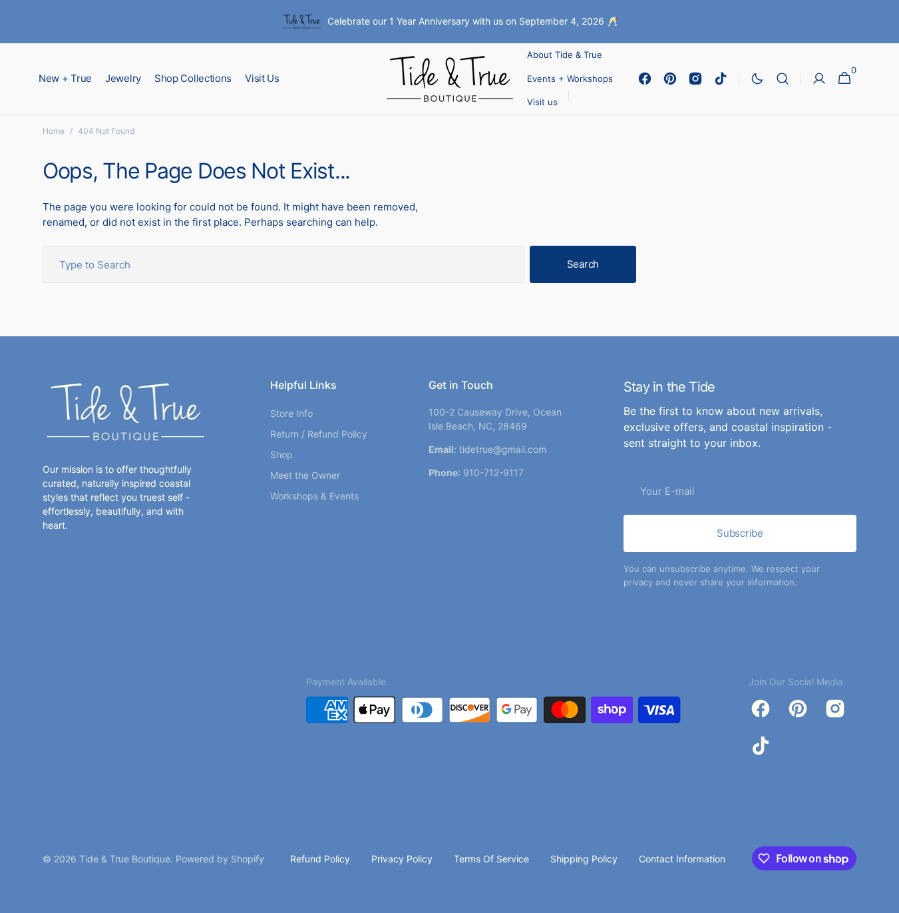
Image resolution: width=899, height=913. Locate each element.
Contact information (682, 858)
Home (54, 131)
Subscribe (740, 533)
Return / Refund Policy (318, 434)
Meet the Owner (305, 475)
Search (583, 264)
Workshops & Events (314, 495)
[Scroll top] (883, 897)
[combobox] (283, 264)
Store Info (291, 413)
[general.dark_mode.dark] (757, 78)
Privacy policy (402, 858)
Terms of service (491, 858)
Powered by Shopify (220, 858)
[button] (782, 79)
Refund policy (320, 858)
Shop (281, 454)
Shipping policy (584, 858)
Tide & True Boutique (124, 858)
